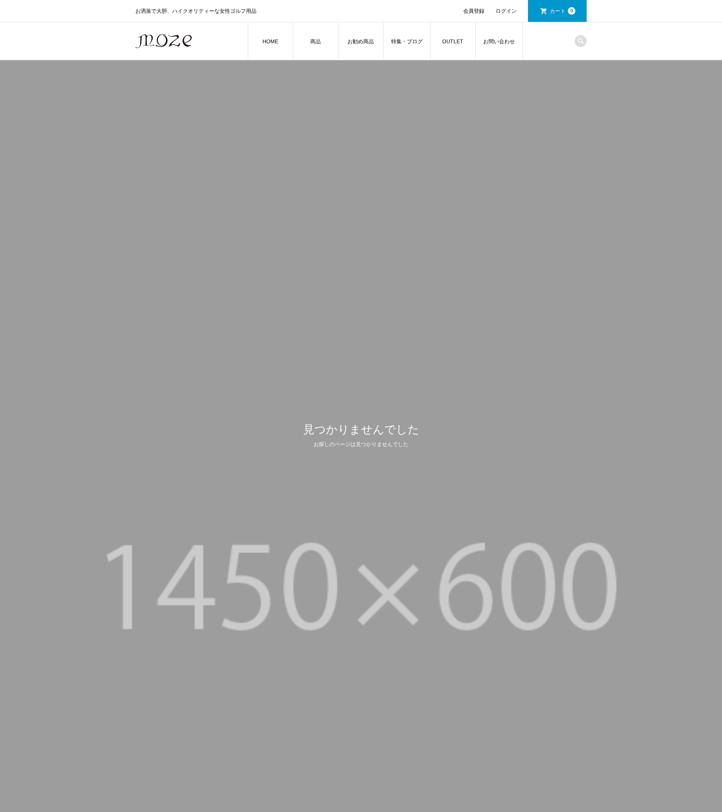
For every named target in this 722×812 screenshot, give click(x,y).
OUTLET (452, 41)
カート (561, 11)
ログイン (506, 11)
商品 (315, 41)
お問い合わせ (499, 41)
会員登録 (473, 11)
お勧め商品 (360, 41)
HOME (270, 41)
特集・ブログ (407, 41)
